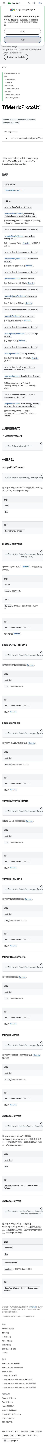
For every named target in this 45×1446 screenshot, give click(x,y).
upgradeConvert (12, 376)
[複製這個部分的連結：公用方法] (16, 459)
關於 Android (7, 1431)
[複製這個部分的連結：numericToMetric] (24, 879)
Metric (26, 243)
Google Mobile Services (11, 1414)
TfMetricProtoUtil (13, 190)
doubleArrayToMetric (15, 258)
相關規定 (5, 1333)
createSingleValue (14, 236)
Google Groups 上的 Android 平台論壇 (17, 1379)
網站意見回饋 (9, 1435)
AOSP (4, 67)
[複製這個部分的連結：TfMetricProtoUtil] (24, 436)
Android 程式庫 (8, 1328)
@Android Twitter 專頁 (11, 1363)
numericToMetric (13, 316)
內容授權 (33, 1307)
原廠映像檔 (6, 1345)
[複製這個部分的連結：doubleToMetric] (22, 723)
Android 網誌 (7, 1371)
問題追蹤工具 (7, 1422)
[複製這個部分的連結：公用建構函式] (22, 428)
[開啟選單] (4, 3)
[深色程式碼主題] (41, 443)
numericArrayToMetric (15, 296)
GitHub (5, 1353)
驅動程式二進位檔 (9, 1349)
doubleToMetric (12, 278)
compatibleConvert (14, 213)
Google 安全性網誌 (9, 1375)
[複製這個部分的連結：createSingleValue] (24, 544)
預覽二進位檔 (7, 1341)
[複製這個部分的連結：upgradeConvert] (23, 1116)
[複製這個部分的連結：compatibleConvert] (27, 467)
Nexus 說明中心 (8, 1406)
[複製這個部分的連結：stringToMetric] (21, 1035)
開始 (22, 39)
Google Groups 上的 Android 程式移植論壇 (19, 1387)
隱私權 (39, 1431)
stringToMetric (12, 353)
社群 (16, 1431)
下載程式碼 (6, 1337)
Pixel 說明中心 (7, 1402)
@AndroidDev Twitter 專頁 (12, 1367)
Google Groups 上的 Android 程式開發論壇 (19, 1383)
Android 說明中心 (9, 1398)
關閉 (22, 31)
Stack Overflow (8, 1418)
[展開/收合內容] (19, 73)
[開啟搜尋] (29, 3)
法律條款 (24, 1431)
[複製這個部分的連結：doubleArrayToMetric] (29, 645)
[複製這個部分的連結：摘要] (10, 175)
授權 (32, 1431)
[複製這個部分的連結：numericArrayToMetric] (30, 801)
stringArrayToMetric (14, 333)
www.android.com (9, 1410)
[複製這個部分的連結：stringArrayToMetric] (27, 957)
